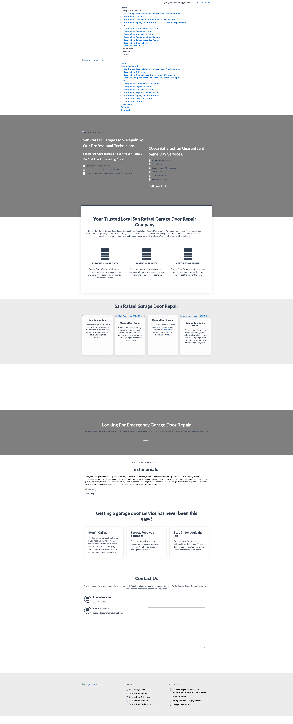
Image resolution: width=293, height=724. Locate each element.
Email (150, 615)
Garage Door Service (131, 10)
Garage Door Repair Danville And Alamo (142, 37)
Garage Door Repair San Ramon (138, 31)
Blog (123, 25)
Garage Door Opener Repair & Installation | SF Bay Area (149, 19)
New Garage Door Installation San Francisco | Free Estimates (152, 13)
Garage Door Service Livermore (138, 43)
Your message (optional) (158, 637)
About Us (125, 51)
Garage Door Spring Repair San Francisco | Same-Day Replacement (155, 22)
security (167, 330)
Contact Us (126, 54)
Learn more (97, 347)
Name (150, 604)
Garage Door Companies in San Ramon (142, 28)
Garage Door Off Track (134, 16)
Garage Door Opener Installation (139, 34)
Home (124, 8)
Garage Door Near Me (134, 45)
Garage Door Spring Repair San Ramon (142, 40)
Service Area (127, 48)
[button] (162, 60)
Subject (151, 626)
